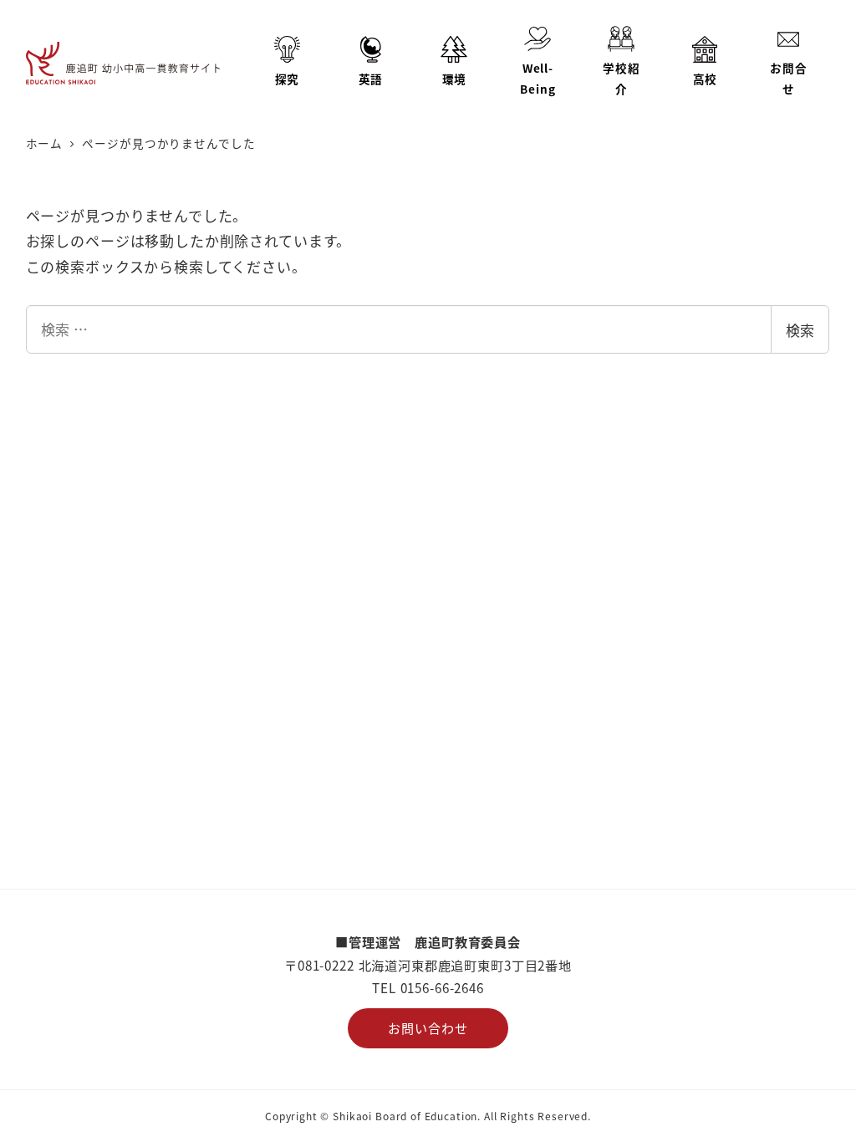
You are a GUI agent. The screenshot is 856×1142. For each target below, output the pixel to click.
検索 (800, 329)
